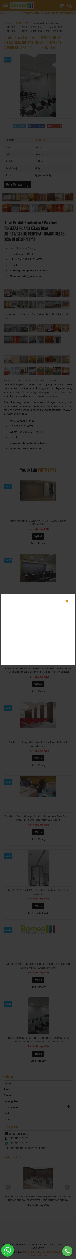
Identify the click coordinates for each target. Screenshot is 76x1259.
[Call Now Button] (67, 1251)
